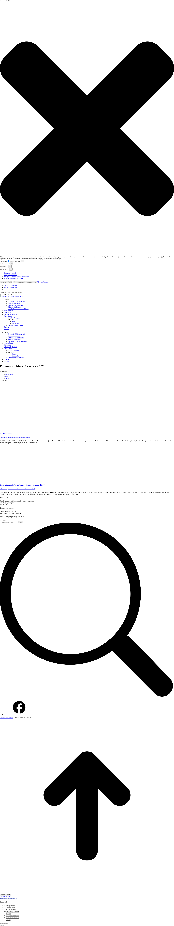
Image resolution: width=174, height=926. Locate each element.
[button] (87, 129)
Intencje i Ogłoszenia (6, 437)
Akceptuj (3, 282)
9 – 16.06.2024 (6, 433)
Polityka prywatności (10, 285)
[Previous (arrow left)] (1, 925)
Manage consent (5, 894)
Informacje (3, 489)
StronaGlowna (12, 489)
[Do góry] (87, 892)
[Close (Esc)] (1, 923)
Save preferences (31, 282)
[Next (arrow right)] (3, 925)
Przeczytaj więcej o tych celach (14, 278)
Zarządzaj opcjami (10, 273)
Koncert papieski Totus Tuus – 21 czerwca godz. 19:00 (22, 485)
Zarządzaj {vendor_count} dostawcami (16, 276)
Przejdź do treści (5, 896)
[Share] (3, 923)
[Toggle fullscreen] (5, 923)
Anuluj (10, 282)
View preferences (19, 282)
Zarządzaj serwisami (10, 275)
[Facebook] (19, 714)
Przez (17, 437)
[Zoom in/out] (7, 923)
